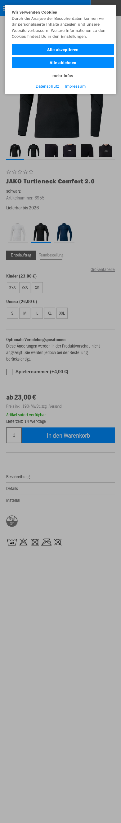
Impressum (75, 86)
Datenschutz (47, 86)
